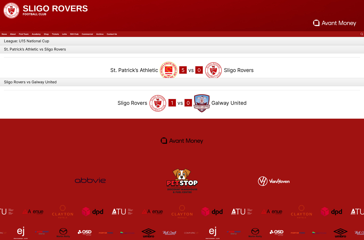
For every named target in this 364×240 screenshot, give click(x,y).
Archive (100, 34)
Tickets (55, 34)
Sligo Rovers (55, 8)
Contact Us (112, 34)
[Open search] (362, 34)
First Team (24, 34)
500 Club (74, 34)
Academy (36, 34)
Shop (46, 34)
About (13, 34)
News (4, 34)
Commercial (87, 34)
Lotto (64, 34)
